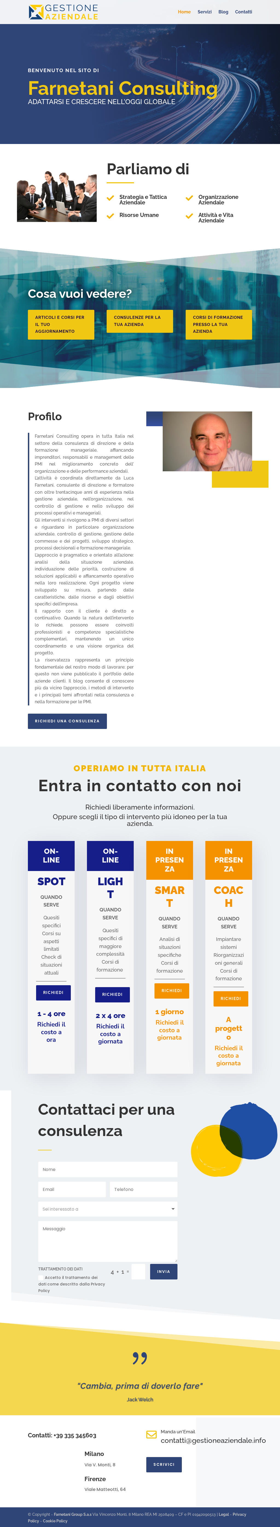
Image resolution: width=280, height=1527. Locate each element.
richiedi (53, 992)
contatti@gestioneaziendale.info (213, 1440)
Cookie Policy (55, 1521)
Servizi (205, 12)
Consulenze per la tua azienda (137, 321)
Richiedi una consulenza (67, 721)
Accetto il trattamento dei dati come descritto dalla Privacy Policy (71, 1284)
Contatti (243, 12)
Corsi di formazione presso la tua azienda (218, 324)
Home (184, 12)
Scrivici (164, 1464)
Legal (224, 1514)
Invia (163, 1271)
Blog (223, 12)
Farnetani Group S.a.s (73, 1514)
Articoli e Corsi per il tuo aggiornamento (59, 324)
